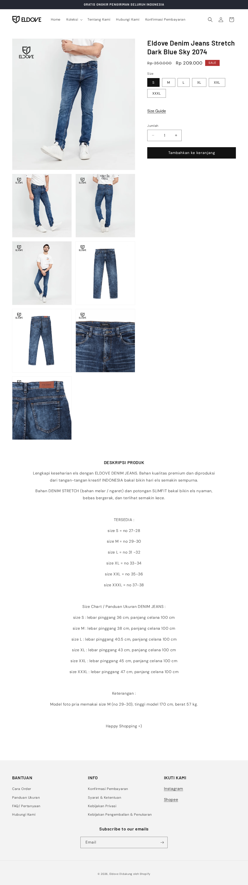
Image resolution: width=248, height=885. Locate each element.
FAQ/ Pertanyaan (26, 806)
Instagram (173, 788)
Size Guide (156, 110)
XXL (217, 82)
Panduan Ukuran (26, 797)
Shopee (171, 799)
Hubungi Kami (23, 814)
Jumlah (152, 126)
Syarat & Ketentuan (104, 797)
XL (199, 82)
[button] (74, 19)
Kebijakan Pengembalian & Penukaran (120, 814)
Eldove (114, 874)
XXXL (156, 93)
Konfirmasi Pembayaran (108, 789)
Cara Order (21, 789)
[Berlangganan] (162, 842)
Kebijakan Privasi (102, 806)
